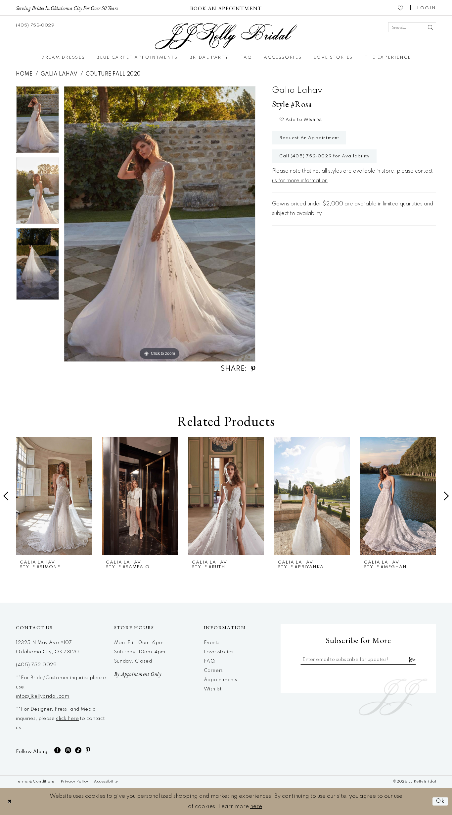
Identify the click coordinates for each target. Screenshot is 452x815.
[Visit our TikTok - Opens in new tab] (78, 750)
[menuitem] (66, 7)
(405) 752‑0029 (36, 665)
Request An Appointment (309, 138)
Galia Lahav (59, 74)
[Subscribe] (412, 660)
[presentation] (54, 496)
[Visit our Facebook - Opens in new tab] (57, 750)
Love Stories (219, 652)
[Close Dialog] (10, 801)
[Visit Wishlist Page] (400, 7)
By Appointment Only (137, 674)
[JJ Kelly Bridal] (226, 36)
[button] (426, 7)
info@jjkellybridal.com (42, 696)
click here (67, 718)
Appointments (220, 680)
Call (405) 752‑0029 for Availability (324, 156)
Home (24, 74)
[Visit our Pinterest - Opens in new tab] (88, 750)
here (256, 806)
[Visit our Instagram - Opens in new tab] (68, 750)
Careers (213, 670)
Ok (440, 801)
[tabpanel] (37, 122)
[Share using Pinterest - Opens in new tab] (253, 369)
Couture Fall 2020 (113, 74)
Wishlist (213, 689)
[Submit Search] (430, 27)
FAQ (209, 661)
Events (212, 642)
